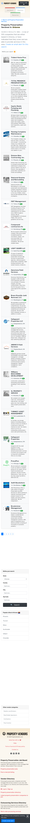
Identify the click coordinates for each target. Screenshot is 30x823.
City (4, 590)
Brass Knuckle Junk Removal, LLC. (19, 296)
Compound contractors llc (17, 226)
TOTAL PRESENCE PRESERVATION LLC (18, 82)
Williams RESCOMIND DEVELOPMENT (17, 374)
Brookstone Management (16, 507)
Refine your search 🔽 (8, 51)
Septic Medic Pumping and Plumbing (16, 108)
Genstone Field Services (17, 271)
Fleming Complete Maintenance (18, 133)
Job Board (10, 10)
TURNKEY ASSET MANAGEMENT (17, 412)
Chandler (6, 638)
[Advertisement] (15, 553)
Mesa (4, 625)
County (5, 583)
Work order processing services (11, 811)
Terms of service (10, 746)
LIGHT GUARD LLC (18, 248)
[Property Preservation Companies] (8, 3)
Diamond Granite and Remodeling (18, 179)
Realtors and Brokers (9, 711)
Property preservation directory (11, 792)
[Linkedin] (16, 754)
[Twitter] (13, 754)
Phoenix (5, 616)
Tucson (5, 621)
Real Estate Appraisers (10, 715)
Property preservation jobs (9, 769)
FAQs (15, 743)
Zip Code (5, 597)
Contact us (15, 749)
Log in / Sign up (7, 789)
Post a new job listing (7, 772)
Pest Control (7, 723)
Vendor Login (23, 2)
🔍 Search (15, 605)
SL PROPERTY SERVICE (16, 392)
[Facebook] (11, 754)
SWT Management (18, 201)
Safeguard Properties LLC (17, 320)
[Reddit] (19, 754)
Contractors (7, 719)
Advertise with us (14, 740)
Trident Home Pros (18, 57)
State (4, 576)
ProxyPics (15, 461)
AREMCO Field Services (16, 346)
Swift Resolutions (18, 483)
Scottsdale (6, 629)
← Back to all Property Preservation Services (12, 20)
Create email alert (8, 821)
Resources (15, 15)
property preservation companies (15, 795)
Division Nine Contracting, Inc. (17, 156)
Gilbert (5, 634)
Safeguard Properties (15, 438)
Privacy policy (21, 746)
